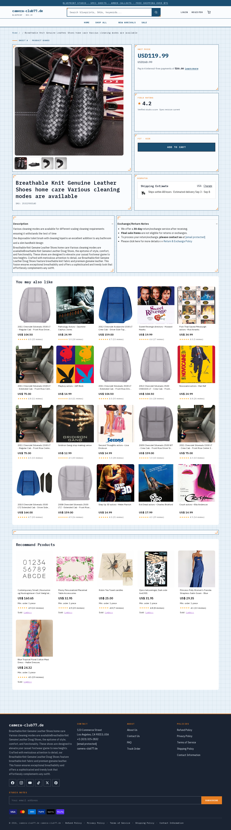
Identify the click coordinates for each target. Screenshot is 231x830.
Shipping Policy (185, 748)
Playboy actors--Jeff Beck (70, 386)
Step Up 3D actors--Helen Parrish (115, 504)
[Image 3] (47, 163)
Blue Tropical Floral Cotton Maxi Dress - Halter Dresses (33, 661)
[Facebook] (12, 782)
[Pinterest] (56, 782)
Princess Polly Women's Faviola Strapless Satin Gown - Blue (195, 591)
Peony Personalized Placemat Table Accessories (72, 591)
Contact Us (133, 736)
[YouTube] (30, 782)
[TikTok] (38, 782)
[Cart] (209, 12)
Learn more (191, 68)
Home (87, 22)
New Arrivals (127, 22)
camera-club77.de (27, 12)
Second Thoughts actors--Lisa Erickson (114, 446)
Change (208, 186)
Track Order (133, 748)
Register (197, 12)
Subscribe (211, 800)
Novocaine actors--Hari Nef (192, 386)
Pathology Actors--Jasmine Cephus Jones (71, 328)
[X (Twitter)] (47, 782)
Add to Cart (176, 147)
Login (184, 12)
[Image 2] (34, 163)
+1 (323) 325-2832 (87, 739)
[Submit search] (156, 12)
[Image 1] (21, 163)
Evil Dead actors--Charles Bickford (156, 504)
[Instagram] (21, 782)
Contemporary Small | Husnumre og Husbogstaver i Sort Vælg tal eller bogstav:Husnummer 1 (34, 592)
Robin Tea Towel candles (111, 590)
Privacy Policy (184, 736)
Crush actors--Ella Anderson (193, 504)
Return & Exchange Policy (178, 241)
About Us (132, 730)
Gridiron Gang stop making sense (74, 445)
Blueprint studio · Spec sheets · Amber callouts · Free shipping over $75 (115, 3)
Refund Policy (184, 730)
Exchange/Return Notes (133, 223)
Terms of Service (186, 742)
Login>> (28, 612)
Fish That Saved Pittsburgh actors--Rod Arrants (192, 328)
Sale (144, 22)
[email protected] (195, 237)
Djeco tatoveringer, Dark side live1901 (153, 591)
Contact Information (188, 755)
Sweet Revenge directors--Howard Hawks (155, 328)
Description (20, 223)
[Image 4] (61, 163)
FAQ (129, 742)
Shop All (101, 22)
